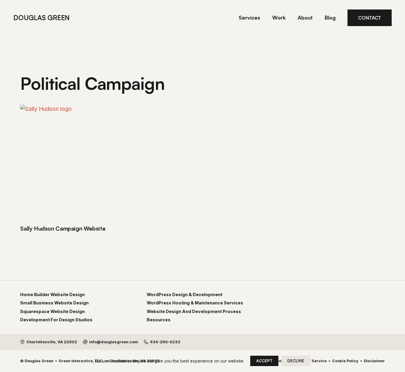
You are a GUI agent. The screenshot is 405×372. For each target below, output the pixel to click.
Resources (158, 319)
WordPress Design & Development (184, 294)
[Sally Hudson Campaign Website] (78, 162)
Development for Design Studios (56, 319)
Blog (330, 17)
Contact (369, 18)
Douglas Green (41, 17)
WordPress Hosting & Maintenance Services (195, 303)
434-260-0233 (165, 342)
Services (249, 17)
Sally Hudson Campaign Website (62, 228)
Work (279, 17)
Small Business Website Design (54, 303)
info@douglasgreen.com (113, 342)
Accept (264, 360)
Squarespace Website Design (52, 311)
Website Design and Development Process (194, 311)
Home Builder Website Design (52, 294)
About (305, 17)
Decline (295, 360)
